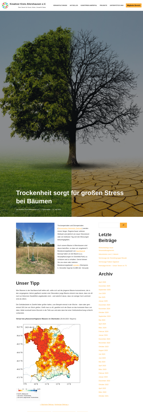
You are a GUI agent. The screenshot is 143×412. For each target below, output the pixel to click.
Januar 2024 (103, 335)
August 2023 (103, 350)
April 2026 (102, 282)
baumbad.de (80, 251)
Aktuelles (74, 5)
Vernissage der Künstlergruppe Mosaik (113, 258)
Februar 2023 (103, 373)
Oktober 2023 (103, 347)
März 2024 (102, 328)
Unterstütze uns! (117, 5)
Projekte (103, 5)
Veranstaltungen (60, 5)
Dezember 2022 (104, 381)
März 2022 (102, 392)
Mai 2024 (102, 320)
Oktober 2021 (103, 396)
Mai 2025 (102, 297)
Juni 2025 (102, 293)
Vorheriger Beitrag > (61, 404)
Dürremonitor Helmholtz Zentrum (70, 228)
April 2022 (102, 388)
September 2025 (105, 290)
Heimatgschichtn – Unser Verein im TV (113, 266)
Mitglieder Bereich (133, 5)
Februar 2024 (103, 331)
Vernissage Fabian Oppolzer (109, 262)
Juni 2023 (102, 358)
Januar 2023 (103, 377)
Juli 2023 (102, 354)
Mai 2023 (102, 362)
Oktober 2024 (103, 312)
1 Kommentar (46, 209)
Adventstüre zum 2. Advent (108, 254)
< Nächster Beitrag (47, 404)
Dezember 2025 (104, 286)
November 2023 (104, 343)
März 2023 (102, 369)
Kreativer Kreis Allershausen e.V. (29, 209)
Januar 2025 (103, 301)
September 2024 (105, 316)
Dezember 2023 (104, 339)
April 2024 (102, 324)
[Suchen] (123, 225)
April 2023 (102, 366)
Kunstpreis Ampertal (89, 5)
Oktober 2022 (103, 384)
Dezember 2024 (104, 305)
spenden (76, 265)
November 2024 (104, 309)
